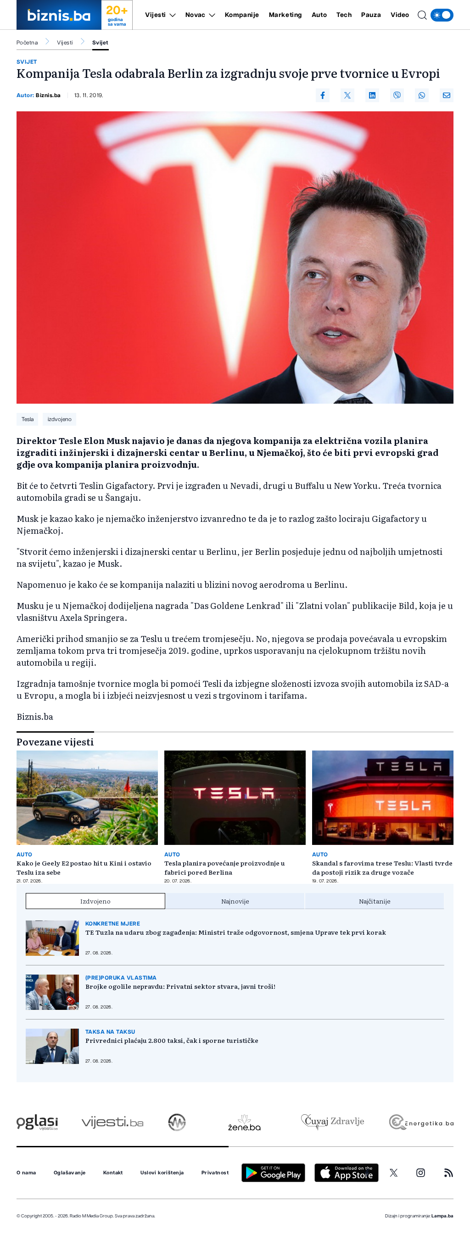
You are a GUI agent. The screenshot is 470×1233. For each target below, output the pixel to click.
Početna (27, 42)
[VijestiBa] (112, 1122)
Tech (344, 15)
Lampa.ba (442, 1216)
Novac (195, 15)
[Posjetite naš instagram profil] (420, 1173)
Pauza (371, 15)
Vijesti (155, 15)
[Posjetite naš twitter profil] (394, 1173)
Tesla (28, 419)
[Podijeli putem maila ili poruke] (446, 95)
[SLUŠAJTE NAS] (177, 1122)
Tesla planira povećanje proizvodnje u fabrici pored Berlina (224, 867)
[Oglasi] (37, 1122)
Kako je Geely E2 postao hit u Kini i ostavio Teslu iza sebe (84, 867)
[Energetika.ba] (420, 1122)
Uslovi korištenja (162, 1173)
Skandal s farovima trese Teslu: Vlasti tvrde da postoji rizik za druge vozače (382, 867)
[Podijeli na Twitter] (347, 95)
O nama (26, 1173)
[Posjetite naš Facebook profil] (367, 1173)
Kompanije (242, 15)
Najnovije (235, 900)
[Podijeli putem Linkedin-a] (372, 95)
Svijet (100, 42)
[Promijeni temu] (442, 15)
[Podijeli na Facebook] (323, 95)
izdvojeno (60, 419)
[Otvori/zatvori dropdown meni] (171, 15)
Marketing (285, 15)
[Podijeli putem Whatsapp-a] (422, 95)
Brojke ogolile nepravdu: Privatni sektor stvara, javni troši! (180, 986)
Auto (319, 15)
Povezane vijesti (55, 741)
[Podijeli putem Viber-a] (397, 95)
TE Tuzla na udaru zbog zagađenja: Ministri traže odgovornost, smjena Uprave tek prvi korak (235, 932)
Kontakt (113, 1173)
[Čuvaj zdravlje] (332, 1122)
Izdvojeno (95, 900)
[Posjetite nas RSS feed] (448, 1173)
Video (400, 15)
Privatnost (215, 1173)
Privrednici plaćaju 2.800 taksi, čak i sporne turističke (171, 1040)
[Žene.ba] (244, 1122)
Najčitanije (375, 900)
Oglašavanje (70, 1173)
